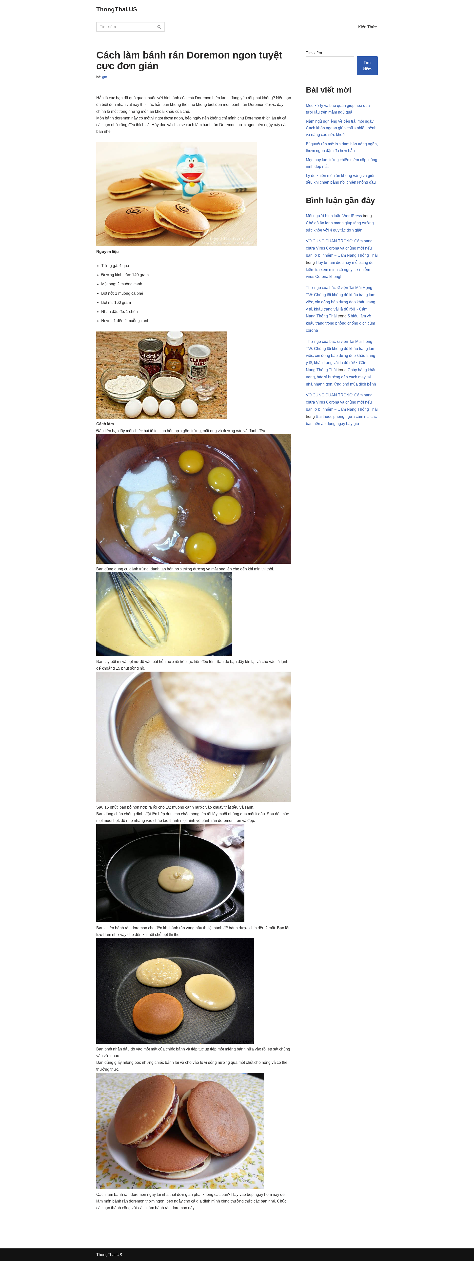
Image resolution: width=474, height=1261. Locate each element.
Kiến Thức (367, 27)
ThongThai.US (109, 1255)
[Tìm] (159, 27)
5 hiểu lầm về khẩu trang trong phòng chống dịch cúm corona (340, 323)
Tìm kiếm (314, 53)
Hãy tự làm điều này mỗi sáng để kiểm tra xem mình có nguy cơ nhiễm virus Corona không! (340, 269)
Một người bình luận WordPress (334, 216)
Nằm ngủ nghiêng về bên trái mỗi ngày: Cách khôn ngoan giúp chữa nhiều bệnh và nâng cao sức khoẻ (341, 128)
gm (104, 77)
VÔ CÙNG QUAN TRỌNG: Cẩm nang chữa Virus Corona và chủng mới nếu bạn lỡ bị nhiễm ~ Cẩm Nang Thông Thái (342, 248)
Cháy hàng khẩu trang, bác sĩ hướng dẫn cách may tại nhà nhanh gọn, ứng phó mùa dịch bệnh (341, 377)
